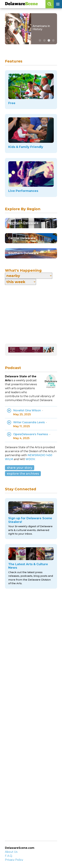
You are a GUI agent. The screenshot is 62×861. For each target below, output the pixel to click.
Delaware (21, 4)
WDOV (30, 459)
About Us (11, 851)
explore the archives (23, 473)
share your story (19, 468)
